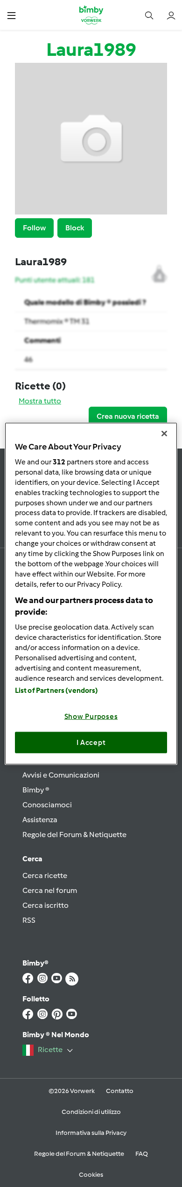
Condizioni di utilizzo (91, 1112)
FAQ (141, 1154)
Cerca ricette (44, 875)
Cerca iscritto (45, 905)
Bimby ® (35, 789)
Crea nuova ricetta (128, 416)
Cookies (91, 1175)
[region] (91, 593)
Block (74, 227)
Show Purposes (91, 716)
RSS (28, 920)
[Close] (164, 433)
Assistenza (39, 819)
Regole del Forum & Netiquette (74, 834)
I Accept (91, 742)
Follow (34, 227)
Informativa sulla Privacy (91, 1133)
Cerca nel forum (49, 890)
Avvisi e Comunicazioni (60, 775)
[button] (11, 15)
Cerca (32, 858)
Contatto (119, 1091)
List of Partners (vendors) (56, 690)
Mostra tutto (40, 400)
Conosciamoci (47, 804)
